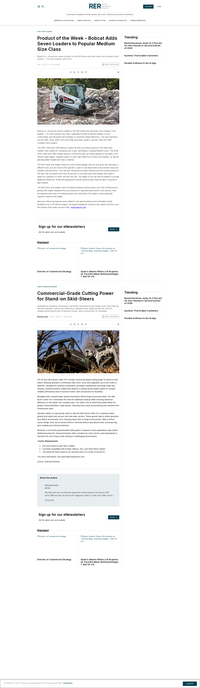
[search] (42, 6)
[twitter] (78, 72)
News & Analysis (84, 20)
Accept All (189, 683)
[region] (100, 683)
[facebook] (71, 72)
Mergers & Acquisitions (64, 20)
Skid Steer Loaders (44, 31)
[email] (86, 72)
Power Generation (138, 20)
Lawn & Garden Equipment (47, 286)
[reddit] (82, 72)
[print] (118, 72)
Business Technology (118, 20)
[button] (38, 6)
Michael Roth (42, 317)
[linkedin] (74, 72)
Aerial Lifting (100, 20)
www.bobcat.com (78, 207)
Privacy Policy (67, 683)
